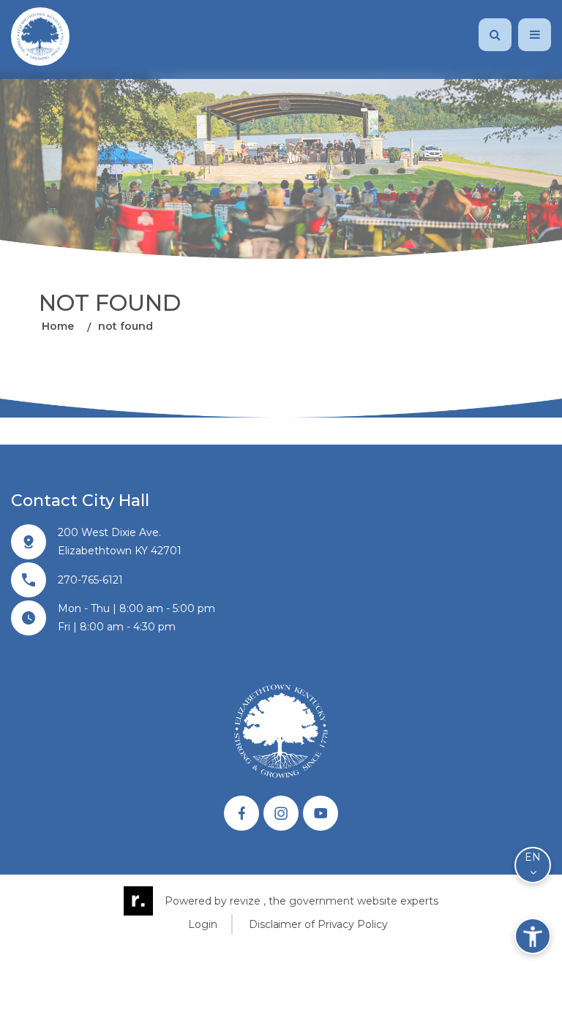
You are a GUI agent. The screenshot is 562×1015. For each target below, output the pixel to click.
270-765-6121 (90, 579)
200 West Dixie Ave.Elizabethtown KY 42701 (119, 541)
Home (58, 326)
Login (202, 924)
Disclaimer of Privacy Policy (318, 924)
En (533, 857)
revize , (248, 901)
